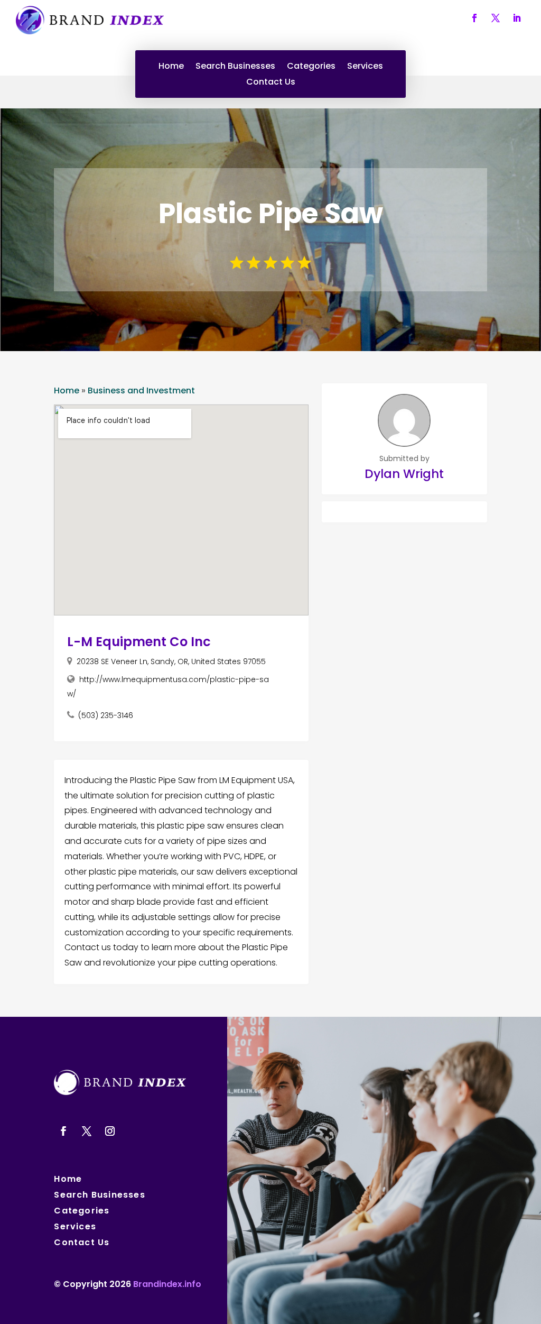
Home (171, 67)
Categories (311, 67)
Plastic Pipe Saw (270, 213)
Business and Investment (141, 390)
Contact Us (270, 83)
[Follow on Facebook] (474, 18)
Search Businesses (235, 67)
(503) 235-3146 (105, 715)
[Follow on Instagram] (109, 1131)
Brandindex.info (167, 1284)
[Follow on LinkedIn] (516, 18)
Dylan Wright (404, 473)
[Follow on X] (495, 18)
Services (365, 67)
